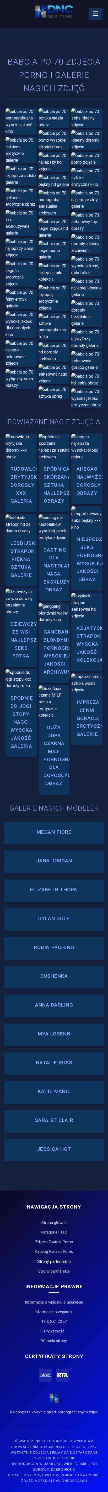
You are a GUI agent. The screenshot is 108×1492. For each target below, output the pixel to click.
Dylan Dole (54, 918)
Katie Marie (54, 1091)
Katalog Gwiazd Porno (54, 1251)
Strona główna (54, 1222)
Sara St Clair (54, 1120)
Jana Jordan (54, 861)
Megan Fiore (54, 832)
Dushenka (54, 976)
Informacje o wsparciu (54, 1312)
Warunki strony (54, 1340)
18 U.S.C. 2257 (54, 1321)
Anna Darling (54, 1005)
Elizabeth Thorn (54, 890)
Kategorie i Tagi (54, 1232)
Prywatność (54, 1331)
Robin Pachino (54, 947)
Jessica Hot (54, 1149)
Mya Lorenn (54, 1034)
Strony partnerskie (54, 1271)
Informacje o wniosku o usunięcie (54, 1302)
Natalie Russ (54, 1063)
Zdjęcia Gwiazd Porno (54, 1242)
